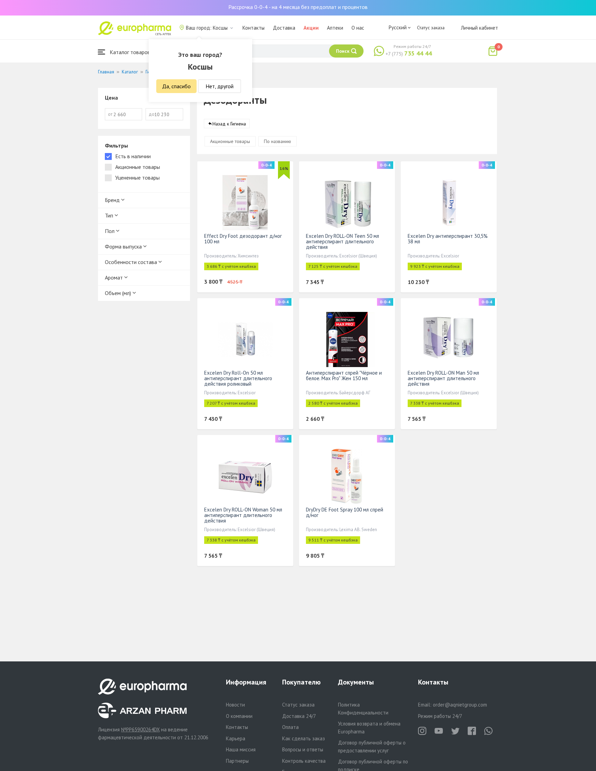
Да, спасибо (176, 86)
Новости (235, 704)
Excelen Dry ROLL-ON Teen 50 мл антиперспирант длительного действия (342, 241)
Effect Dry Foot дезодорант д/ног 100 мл (243, 239)
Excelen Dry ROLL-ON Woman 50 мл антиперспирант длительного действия (243, 515)
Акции (311, 27)
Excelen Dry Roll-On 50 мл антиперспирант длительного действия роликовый (238, 378)
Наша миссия (241, 749)
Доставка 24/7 (299, 716)
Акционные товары (230, 141)
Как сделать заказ (303, 738)
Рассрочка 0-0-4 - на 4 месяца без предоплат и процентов (298, 6)
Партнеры (237, 761)
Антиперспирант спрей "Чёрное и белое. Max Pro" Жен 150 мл (344, 375)
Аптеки (335, 27)
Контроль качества (304, 761)
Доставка (284, 27)
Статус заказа (431, 27)
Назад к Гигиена (229, 124)
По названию (277, 141)
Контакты (253, 27)
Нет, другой (220, 86)
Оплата (290, 727)
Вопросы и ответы (302, 749)
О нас (357, 27)
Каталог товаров (129, 52)
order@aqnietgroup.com (460, 704)
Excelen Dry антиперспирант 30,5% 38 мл (448, 239)
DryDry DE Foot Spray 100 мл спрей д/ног (344, 512)
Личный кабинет (479, 27)
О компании (239, 716)
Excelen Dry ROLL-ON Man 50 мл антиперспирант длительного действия (443, 378)
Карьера (235, 738)
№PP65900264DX (140, 729)
